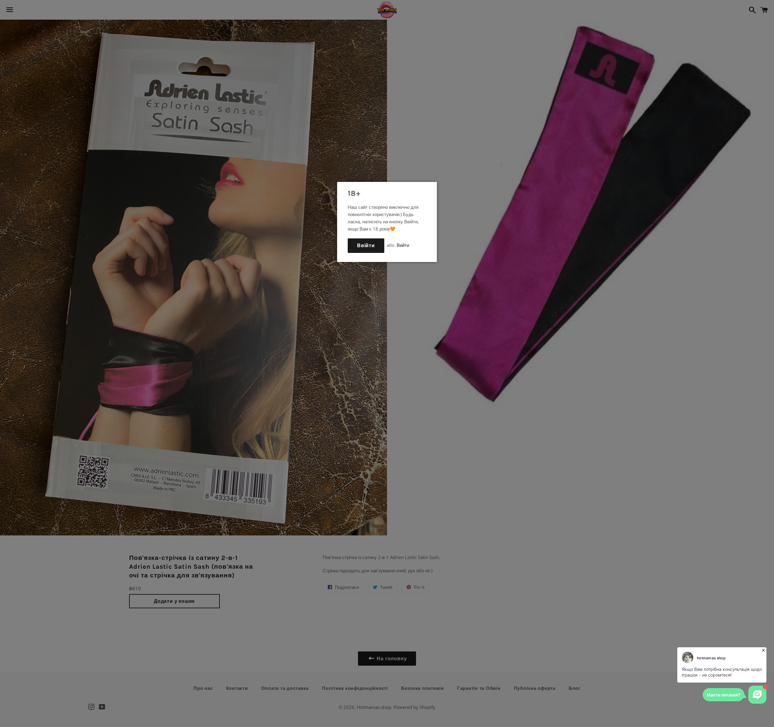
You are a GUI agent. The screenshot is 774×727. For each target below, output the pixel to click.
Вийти (403, 245)
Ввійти (366, 245)
